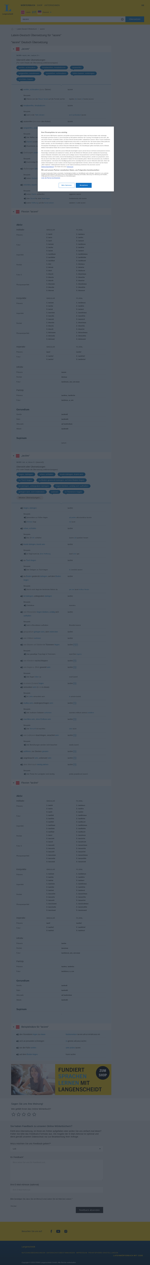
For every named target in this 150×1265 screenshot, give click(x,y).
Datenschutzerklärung (47, 166)
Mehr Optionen (67, 185)
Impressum (70, 166)
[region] (76, 159)
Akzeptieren (84, 185)
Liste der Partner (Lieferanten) (50, 178)
